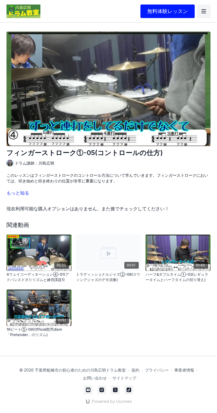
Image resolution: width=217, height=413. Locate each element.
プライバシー (157, 370)
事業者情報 (184, 370)
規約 (135, 370)
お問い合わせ (95, 378)
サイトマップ (124, 378)
